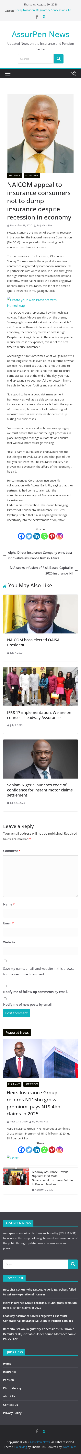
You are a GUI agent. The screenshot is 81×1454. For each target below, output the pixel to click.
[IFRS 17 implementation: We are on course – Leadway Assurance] (40, 670)
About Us (9, 1396)
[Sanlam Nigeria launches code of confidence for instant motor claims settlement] (40, 742)
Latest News (31, 175)
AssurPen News (40, 34)
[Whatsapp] (44, 536)
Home (7, 1363)
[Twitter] (29, 536)
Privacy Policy (12, 1413)
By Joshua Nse (44, 225)
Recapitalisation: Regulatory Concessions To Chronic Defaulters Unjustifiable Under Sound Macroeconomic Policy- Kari (39, 1334)
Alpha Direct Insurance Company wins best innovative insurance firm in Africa (40, 555)
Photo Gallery (12, 1388)
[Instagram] (59, 536)
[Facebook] (21, 536)
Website (9, 942)
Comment (11, 851)
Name (9, 904)
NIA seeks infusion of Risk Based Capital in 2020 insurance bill (41, 570)
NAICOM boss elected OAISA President (33, 642)
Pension (8, 1380)
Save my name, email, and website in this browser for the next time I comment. (39, 971)
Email (8, 923)
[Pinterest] (52, 536)
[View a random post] (73, 73)
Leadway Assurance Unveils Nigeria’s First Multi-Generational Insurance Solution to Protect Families (53, 1178)
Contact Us (10, 1405)
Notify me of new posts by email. (27, 1004)
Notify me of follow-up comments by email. (35, 992)
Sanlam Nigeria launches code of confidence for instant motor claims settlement (40, 790)
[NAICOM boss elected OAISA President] (40, 597)
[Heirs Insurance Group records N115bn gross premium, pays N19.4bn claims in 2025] (40, 1058)
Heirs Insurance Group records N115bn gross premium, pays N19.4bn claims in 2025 (33, 1103)
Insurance (14, 175)
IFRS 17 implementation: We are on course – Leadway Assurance (39, 715)
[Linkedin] (36, 536)
